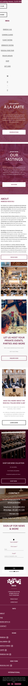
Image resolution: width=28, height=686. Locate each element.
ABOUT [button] (2, 613)
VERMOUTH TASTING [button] (7, 45)
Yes (9, 683)
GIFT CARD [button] (7, 66)
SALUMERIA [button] (4, 641)
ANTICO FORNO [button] (5, 646)
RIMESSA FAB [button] (4, 654)
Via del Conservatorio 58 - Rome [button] (14, 499)
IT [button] (7, 82)
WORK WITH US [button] (5, 622)
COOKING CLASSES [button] (7, 34)
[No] (26, 681)
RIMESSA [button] (3, 637)
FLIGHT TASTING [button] (7, 40)
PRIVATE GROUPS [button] (7, 55)
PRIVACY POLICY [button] (14, 599)
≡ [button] (7, 85)
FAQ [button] (1, 618)
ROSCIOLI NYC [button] (4, 665)
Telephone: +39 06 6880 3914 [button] (14, 507)
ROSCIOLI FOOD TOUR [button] (7, 50)
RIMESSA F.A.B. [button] (7, 29)
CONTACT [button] (3, 626)
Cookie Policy (18, 683)
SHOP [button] (7, 61)
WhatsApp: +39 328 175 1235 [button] (14, 510)
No (12, 683)
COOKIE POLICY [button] (14, 602)
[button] (14, 132)
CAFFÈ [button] (2, 650)
